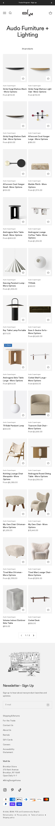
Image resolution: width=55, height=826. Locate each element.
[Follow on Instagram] (5, 790)
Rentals (6, 735)
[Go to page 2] (33, 635)
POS (16, 812)
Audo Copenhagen (9, 85)
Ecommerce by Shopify (30, 812)
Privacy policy (22, 815)
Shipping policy (9, 817)
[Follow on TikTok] (20, 790)
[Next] (51, 2)
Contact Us (8, 725)
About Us (7, 730)
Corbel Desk (34, 620)
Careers (6, 745)
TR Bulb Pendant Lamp (13, 426)
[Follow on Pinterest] (12, 790)
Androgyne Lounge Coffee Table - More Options (37, 235)
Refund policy (8, 815)
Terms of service (37, 815)
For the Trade (9, 721)
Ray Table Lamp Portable (14, 330)
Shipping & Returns (11, 716)
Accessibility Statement (9, 750)
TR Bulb (31, 283)
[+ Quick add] (23, 78)
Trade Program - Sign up (27, 2)
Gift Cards (8, 740)
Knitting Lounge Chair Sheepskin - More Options (13, 476)
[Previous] (3, 2)
